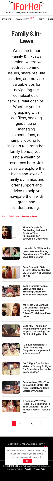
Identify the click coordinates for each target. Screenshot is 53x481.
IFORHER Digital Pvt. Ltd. (19, 466)
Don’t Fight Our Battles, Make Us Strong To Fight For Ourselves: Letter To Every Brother (37, 367)
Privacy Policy (40, 469)
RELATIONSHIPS (29, 444)
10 (32, 423)
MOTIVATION (13, 444)
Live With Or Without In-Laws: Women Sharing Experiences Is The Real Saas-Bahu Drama (36, 252)
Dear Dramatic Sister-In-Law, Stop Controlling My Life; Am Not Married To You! (37, 271)
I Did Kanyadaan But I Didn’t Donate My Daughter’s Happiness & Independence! (36, 349)
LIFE (41, 444)
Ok (27, 461)
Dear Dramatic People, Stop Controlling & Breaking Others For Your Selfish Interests (35, 290)
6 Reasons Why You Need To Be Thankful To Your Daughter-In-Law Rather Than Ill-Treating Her (36, 406)
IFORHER (6, 19)
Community (22, 19)
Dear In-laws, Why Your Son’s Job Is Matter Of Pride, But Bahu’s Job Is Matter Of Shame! (36, 386)
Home (4, 216)
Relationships (14, 216)
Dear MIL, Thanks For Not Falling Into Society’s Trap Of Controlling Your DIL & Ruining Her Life (37, 330)
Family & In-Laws (29, 216)
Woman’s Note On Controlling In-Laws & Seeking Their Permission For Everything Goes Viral (35, 233)
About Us (28, 469)
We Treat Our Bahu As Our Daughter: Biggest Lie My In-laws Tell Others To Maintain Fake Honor (37, 310)
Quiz (41, 19)
